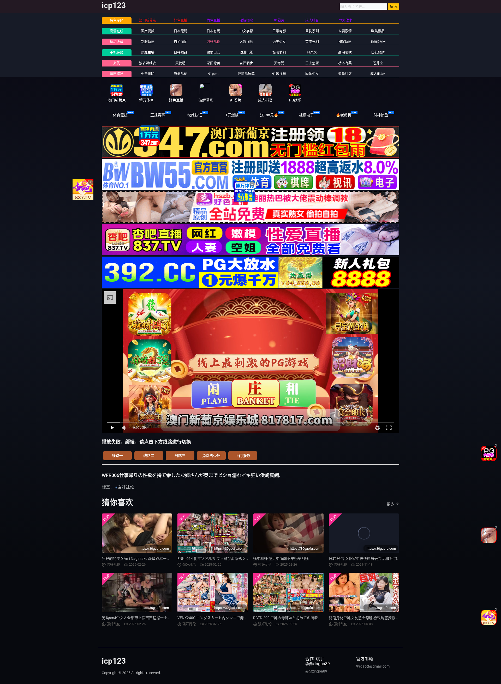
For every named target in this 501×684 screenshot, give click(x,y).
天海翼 (279, 63)
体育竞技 (120, 115)
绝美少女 (279, 42)
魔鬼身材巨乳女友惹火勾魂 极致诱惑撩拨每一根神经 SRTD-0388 (380, 618)
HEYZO (312, 52)
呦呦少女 (312, 74)
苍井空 (378, 63)
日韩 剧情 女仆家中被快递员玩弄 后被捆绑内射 (366, 558)
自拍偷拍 (180, 42)
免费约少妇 (211, 455)
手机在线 (116, 52)
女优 (116, 63)
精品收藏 (116, 42)
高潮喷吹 (345, 52)
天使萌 (180, 63)
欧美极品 (378, 31)
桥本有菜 (345, 63)
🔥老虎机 (343, 115)
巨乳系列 (312, 31)
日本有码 (213, 31)
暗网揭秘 (116, 74)
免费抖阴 (147, 74)
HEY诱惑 (344, 42)
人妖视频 (246, 42)
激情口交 (213, 52)
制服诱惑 (147, 42)
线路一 (117, 455)
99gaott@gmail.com (373, 666)
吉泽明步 (246, 63)
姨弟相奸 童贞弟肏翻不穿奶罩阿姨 (281, 558)
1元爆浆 (231, 115)
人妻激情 (345, 31)
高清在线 (116, 31)
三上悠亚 (312, 63)
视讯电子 (306, 115)
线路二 (148, 455)
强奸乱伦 (213, 42)
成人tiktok (377, 74)
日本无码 (180, 31)
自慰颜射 (378, 52)
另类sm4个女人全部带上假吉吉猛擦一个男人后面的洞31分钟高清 (155, 618)
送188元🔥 (269, 115)
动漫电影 (246, 52)
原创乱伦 (180, 74)
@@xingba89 (316, 671)
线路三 (180, 455)
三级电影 (279, 31)
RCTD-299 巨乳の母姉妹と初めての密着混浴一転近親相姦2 (301, 618)
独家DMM (378, 42)
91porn (213, 74)
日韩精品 (180, 52)
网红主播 (147, 52)
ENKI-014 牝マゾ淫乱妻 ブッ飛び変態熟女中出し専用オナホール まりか (235, 558)
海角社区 (345, 74)
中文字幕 (246, 31)
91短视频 (279, 74)
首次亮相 (312, 42)
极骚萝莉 (279, 52)
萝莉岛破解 (246, 74)
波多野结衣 (147, 63)
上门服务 (242, 455)
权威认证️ (194, 115)
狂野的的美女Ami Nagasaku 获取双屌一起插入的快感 (145, 558)
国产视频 (147, 31)
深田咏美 (213, 63)
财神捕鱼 (380, 115)
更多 (390, 504)
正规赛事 (157, 115)
